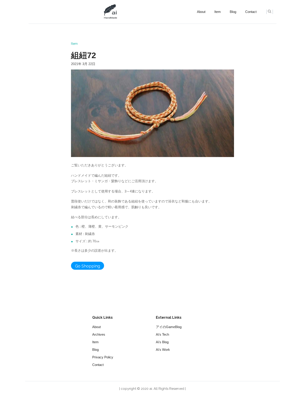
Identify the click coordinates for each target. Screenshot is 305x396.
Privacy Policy (102, 357)
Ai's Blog (162, 342)
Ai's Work (163, 349)
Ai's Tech (162, 334)
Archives (98, 334)
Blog (233, 12)
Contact (251, 12)
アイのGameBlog (169, 327)
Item (217, 12)
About (201, 12)
